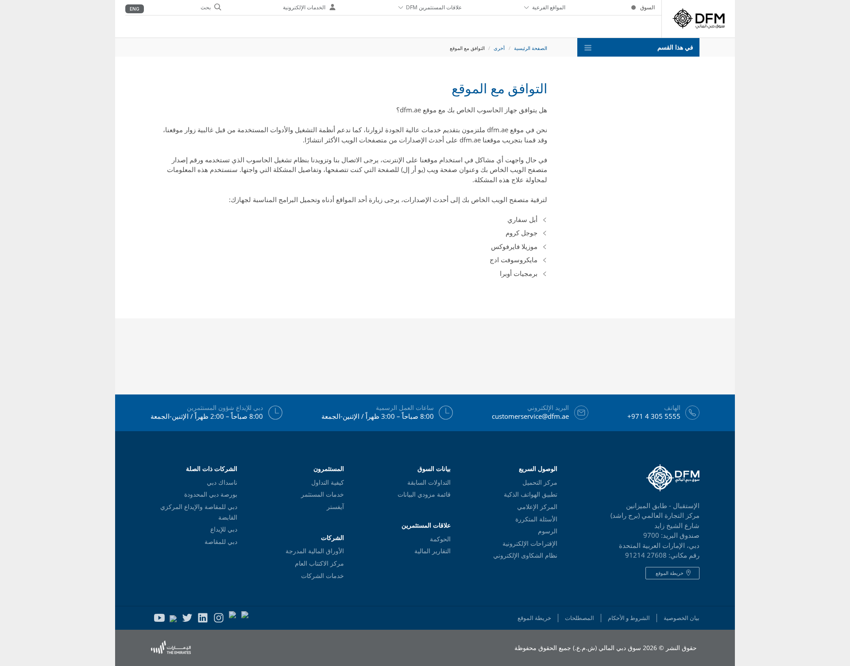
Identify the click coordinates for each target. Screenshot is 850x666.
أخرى (499, 48)
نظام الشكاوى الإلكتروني (525, 555)
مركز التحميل (539, 482)
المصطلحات (579, 618)
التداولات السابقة (429, 482)
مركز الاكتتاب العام (319, 563)
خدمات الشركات (322, 576)
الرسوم (547, 531)
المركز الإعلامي (537, 507)
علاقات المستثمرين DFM (434, 7)
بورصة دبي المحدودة (210, 494)
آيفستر (335, 507)
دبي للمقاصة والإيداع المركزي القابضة (198, 512)
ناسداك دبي (222, 482)
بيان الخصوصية (681, 618)
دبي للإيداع (223, 529)
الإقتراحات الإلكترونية (529, 543)
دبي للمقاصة (221, 542)
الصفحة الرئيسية (530, 48)
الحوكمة (440, 539)
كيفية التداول (327, 482)
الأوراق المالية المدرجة (315, 551)
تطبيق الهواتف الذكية (530, 494)
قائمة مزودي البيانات (424, 494)
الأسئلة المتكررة (536, 519)
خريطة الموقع (534, 618)
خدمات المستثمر (322, 494)
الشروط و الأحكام (629, 618)
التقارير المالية (432, 551)
